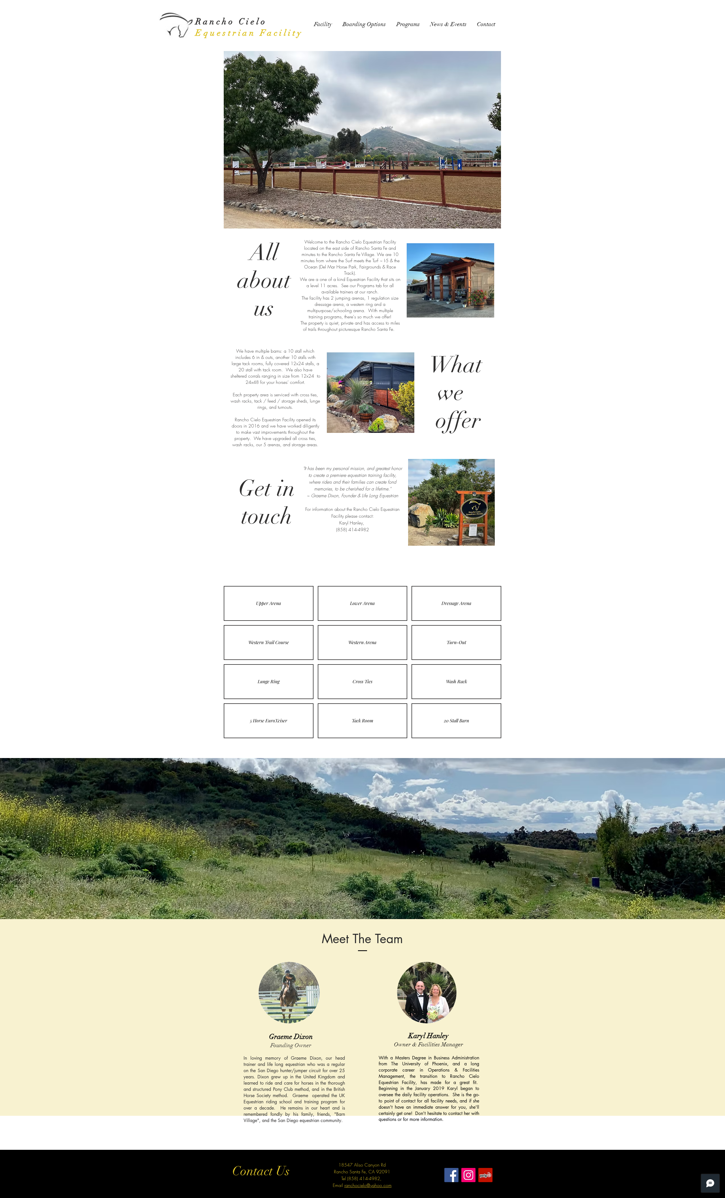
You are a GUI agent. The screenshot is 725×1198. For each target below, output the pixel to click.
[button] (269, 603)
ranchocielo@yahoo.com (368, 1185)
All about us (264, 280)
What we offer (458, 392)
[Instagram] (468, 1175)
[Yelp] (485, 1175)
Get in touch (266, 502)
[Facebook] (451, 1175)
